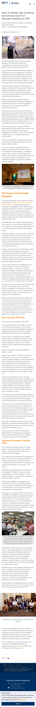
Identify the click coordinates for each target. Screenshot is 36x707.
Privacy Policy (22, 699)
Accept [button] (18, 703)
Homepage (9, 665)
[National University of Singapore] (5, 3)
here (17, 646)
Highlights (17, 665)
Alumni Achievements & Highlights (16, 667)
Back (4, 658)
